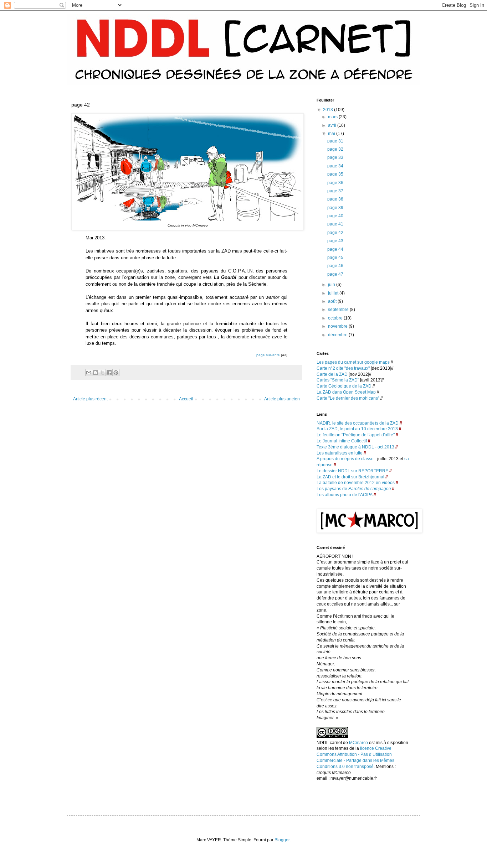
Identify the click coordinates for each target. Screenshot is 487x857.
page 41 (335, 224)
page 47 (335, 274)
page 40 (335, 215)
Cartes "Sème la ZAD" (338, 380)
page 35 (335, 174)
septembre (339, 309)
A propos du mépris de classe (345, 458)
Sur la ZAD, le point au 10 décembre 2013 (358, 428)
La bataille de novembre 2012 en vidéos (356, 482)
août (333, 301)
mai (332, 133)
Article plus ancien (282, 398)
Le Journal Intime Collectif (342, 440)
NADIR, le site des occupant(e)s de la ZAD (358, 423)
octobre (336, 318)
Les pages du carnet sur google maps (353, 362)
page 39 (335, 207)
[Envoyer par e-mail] (88, 372)
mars (333, 116)
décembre (338, 334)
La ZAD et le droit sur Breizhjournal (350, 476)
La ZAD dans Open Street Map (346, 392)
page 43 (335, 240)
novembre (338, 326)
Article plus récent (90, 398)
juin (332, 284)
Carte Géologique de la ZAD (344, 386)
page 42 (335, 232)
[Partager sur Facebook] (109, 372)
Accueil (186, 398)
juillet (333, 293)
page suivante (268, 355)
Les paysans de (354, 488)
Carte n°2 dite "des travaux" (343, 368)
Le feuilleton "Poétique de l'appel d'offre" (356, 434)
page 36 (335, 182)
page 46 (335, 265)
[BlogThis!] (95, 372)
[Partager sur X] (102, 372)
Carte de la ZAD (332, 374)
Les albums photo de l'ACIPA (345, 494)
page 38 (335, 199)
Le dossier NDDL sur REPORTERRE (353, 470)
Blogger (282, 839)
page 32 (335, 149)
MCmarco (358, 742)
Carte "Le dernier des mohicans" (348, 398)
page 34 (335, 165)
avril (332, 125)
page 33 (335, 157)
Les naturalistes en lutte (340, 453)
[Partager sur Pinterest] (115, 372)
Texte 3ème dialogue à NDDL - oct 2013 (355, 447)
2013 (328, 109)
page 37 (335, 190)
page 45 (335, 257)
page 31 (335, 141)
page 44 (335, 249)
